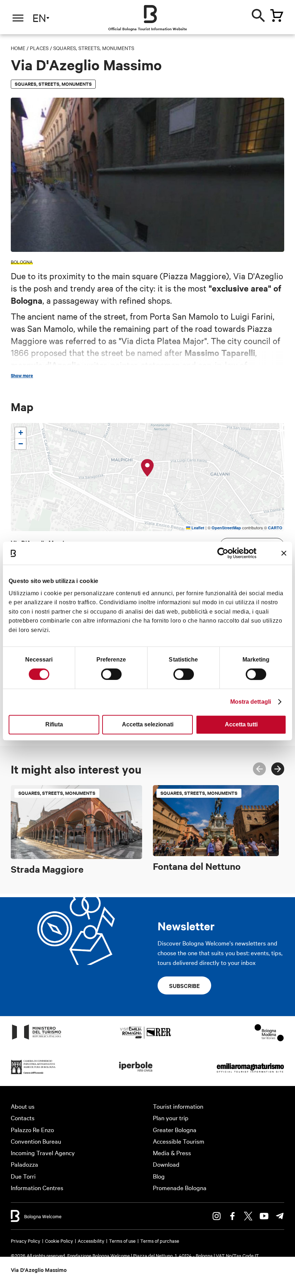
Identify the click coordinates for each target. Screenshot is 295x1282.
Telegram (280, 1216)
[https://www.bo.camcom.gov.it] (33, 1073)
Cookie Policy (59, 1240)
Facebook (232, 1216)
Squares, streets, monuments (93, 48)
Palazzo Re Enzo (32, 1129)
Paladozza (24, 1164)
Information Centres (37, 1187)
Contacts (23, 1117)
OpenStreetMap (226, 527)
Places (39, 48)
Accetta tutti (241, 724)
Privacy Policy (25, 1240)
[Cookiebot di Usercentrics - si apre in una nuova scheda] (225, 553)
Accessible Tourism (178, 1141)
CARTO (275, 527)
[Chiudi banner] (283, 553)
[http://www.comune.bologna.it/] (136, 1073)
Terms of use (122, 1240)
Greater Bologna (174, 1129)
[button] (147, 468)
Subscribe (184, 985)
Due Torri (23, 1176)
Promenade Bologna (179, 1187)
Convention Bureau (36, 1141)
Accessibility (91, 1240)
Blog (159, 1176)
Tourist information (178, 1106)
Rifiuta (54, 724)
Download (166, 1164)
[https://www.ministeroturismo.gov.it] (37, 1039)
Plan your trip (171, 1117)
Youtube (264, 1216)
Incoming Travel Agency (43, 1152)
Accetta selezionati (147, 724)
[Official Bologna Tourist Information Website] (150, 14)
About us (23, 1106)
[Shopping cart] (276, 15)
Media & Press (172, 1152)
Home (18, 48)
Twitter (248, 1216)
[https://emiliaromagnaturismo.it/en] (250, 1073)
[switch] (111, 674)
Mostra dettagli (250, 702)
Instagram (216, 1216)
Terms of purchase (159, 1240)
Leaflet (197, 527)
